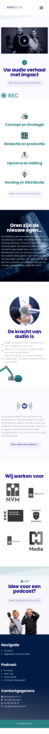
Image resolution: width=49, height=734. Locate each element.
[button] (41, 8)
